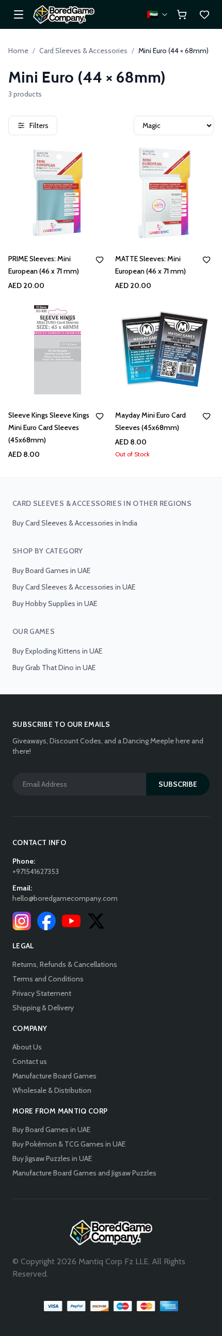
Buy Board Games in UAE (51, 570)
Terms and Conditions (48, 978)
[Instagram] (21, 921)
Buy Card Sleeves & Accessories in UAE (73, 587)
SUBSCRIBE (177, 784)
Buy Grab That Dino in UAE (54, 667)
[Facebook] (46, 921)
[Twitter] (96, 921)
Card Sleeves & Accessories (83, 50)
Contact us (29, 1061)
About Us (27, 1047)
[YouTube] (71, 921)
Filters (39, 125)
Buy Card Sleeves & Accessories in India (74, 523)
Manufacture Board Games (54, 1075)
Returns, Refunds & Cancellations (64, 964)
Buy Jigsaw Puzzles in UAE (52, 1158)
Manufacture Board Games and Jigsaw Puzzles (84, 1173)
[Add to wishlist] (99, 259)
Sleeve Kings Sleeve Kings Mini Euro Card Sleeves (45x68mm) (48, 427)
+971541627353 (35, 871)
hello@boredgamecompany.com (65, 898)
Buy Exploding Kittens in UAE (57, 651)
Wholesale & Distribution (51, 1090)
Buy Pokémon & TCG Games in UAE (68, 1144)
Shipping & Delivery (43, 1007)
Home (18, 50)
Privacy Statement (41, 993)
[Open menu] (18, 14)
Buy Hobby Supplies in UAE (54, 603)
